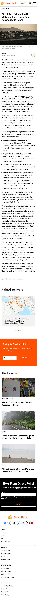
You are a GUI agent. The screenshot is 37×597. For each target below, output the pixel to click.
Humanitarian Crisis (17, 279)
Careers (3, 536)
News (3, 9)
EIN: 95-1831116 (5, 574)
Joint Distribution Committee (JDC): (16, 140)
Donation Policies (6, 553)
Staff (4, 53)
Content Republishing (7, 586)
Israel (7, 9)
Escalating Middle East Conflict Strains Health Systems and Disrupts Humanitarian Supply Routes (17, 321)
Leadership (4, 589)
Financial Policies (5, 559)
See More (18, 330)
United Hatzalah (9, 172)
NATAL (5, 164)
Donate (24, 358)
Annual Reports (5, 550)
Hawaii (3, 431)
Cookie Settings (5, 595)
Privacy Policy (5, 592)
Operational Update (7, 398)
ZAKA (5, 181)
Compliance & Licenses (7, 577)
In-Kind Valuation (6, 556)
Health (10, 279)
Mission (3, 539)
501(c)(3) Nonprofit (6, 571)
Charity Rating (5, 568)
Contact (3, 533)
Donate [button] (23, 3)
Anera (4, 252)
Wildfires (4, 465)
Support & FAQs (5, 541)
